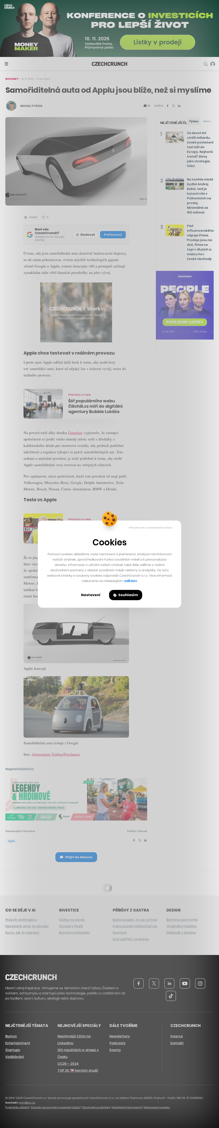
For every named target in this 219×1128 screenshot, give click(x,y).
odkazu (130, 581)
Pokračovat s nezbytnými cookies (151, 527)
